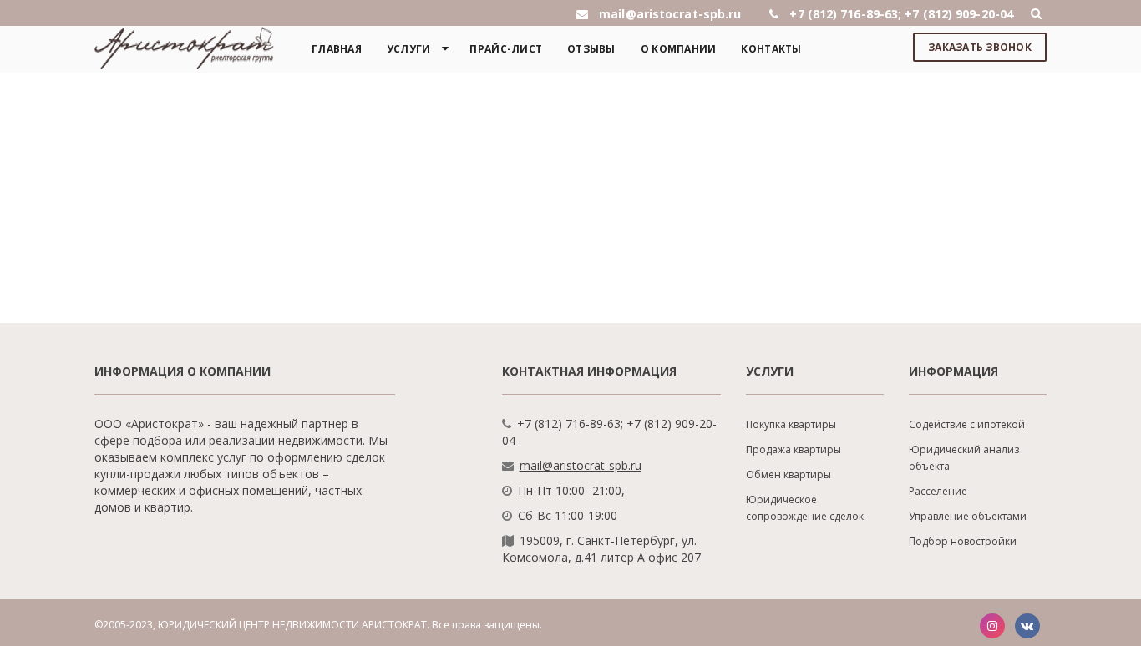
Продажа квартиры (793, 449)
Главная (337, 49)
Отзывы (591, 49)
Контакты (771, 49)
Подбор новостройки (963, 541)
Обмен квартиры (788, 474)
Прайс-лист (505, 49)
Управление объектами (968, 516)
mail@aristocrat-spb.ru (580, 465)
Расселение (938, 491)
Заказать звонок (980, 47)
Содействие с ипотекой (967, 424)
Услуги (409, 49)
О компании (679, 49)
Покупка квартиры (791, 424)
